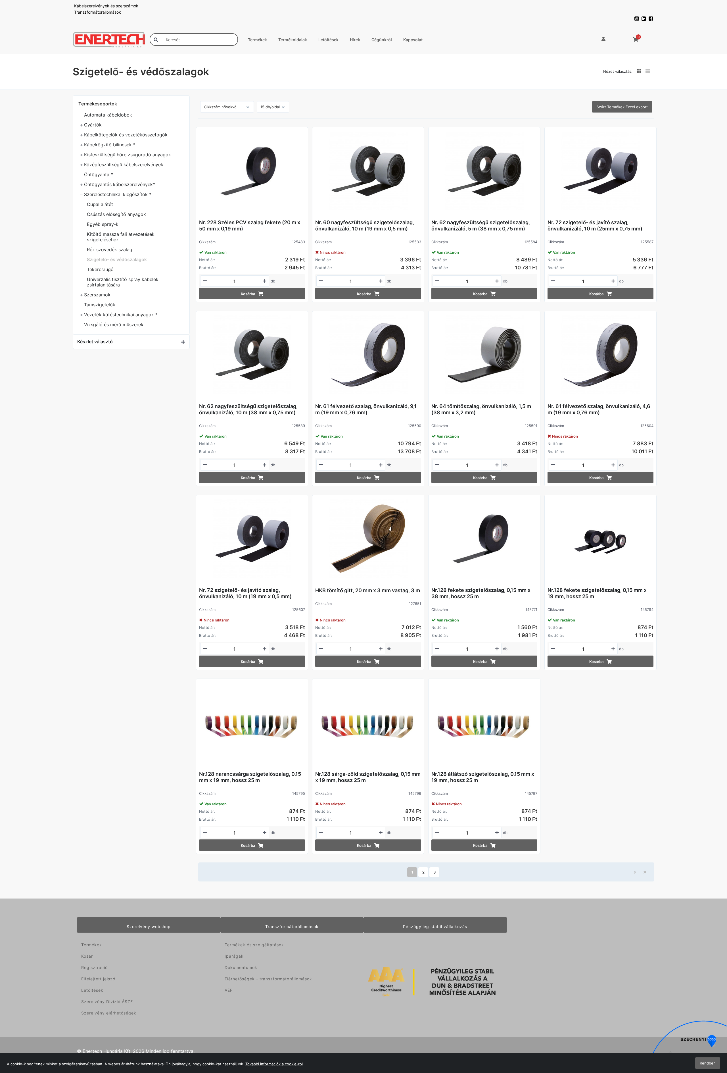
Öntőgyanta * (98, 174)
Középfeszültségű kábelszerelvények (123, 164)
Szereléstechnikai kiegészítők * (117, 194)
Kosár (87, 956)
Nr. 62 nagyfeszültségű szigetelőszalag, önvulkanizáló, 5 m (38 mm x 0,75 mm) (480, 225)
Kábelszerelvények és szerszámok (106, 5)
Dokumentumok (241, 967)
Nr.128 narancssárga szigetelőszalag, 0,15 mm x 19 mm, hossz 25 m (250, 777)
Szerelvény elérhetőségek (108, 1012)
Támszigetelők (99, 304)
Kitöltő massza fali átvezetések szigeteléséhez (120, 236)
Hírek (355, 39)
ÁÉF (229, 990)
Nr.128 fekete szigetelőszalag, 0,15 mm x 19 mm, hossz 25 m (597, 593)
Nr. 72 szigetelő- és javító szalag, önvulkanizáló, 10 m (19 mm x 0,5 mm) (245, 593)
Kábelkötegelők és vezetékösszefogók (126, 135)
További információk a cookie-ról (274, 1064)
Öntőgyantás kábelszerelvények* (119, 184)
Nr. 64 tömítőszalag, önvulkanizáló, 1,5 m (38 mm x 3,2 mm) (481, 409)
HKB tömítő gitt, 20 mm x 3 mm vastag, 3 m (367, 590)
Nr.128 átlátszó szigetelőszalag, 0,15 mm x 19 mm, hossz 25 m (482, 777)
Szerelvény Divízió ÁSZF (107, 1001)
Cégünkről (381, 39)
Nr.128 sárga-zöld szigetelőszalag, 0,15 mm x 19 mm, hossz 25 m (368, 777)
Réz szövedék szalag (109, 249)
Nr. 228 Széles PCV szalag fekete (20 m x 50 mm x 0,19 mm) (249, 225)
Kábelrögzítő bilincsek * (109, 144)
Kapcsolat (413, 39)
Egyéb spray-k (102, 224)
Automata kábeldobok (108, 115)
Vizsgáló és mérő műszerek (113, 324)
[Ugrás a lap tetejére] (710, 1039)
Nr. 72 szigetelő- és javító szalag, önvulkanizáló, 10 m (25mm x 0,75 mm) (595, 225)
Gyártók (93, 125)
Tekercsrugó (100, 269)
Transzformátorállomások (97, 12)
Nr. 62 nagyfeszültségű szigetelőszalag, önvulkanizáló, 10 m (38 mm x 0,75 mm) (248, 409)
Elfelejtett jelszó (98, 978)
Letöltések (328, 39)
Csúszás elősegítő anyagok (116, 214)
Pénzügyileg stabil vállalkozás (435, 926)
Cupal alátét (100, 204)
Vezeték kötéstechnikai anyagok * (121, 314)
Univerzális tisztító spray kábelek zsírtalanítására (122, 282)
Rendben (708, 1063)
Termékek (257, 39)
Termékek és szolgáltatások (254, 944)
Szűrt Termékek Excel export (622, 107)
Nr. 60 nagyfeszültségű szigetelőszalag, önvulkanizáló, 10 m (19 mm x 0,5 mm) (364, 225)
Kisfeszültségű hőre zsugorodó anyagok (127, 154)
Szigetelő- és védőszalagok (117, 259)
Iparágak (234, 956)
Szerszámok (97, 295)
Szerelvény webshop (149, 926)
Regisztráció (94, 967)
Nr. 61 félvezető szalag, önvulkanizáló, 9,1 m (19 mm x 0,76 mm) (366, 409)
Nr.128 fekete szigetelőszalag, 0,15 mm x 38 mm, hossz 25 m (480, 593)
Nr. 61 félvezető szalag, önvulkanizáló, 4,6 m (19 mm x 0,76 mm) (599, 409)
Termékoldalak (292, 39)
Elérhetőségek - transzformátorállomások (268, 978)
